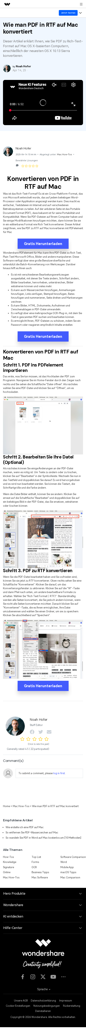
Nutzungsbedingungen (46, 1005)
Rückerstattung (71, 1005)
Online (6, 872)
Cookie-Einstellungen (18, 1005)
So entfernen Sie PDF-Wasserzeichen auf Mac (32, 832)
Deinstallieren (43, 1011)
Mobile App (67, 867)
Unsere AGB (21, 1000)
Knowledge (9, 862)
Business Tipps (40, 872)
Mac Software (40, 877)
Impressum (65, 1000)
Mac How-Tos (64, 154)
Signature (8, 867)
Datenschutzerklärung (43, 1000)
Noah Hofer (23, 148)
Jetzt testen (68, 13)
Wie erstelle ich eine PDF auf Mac (25, 827)
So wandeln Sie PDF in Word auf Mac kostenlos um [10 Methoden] (43, 837)
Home (6, 806)
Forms (35, 862)
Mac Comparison (70, 877)
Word (63, 862)
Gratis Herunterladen (43, 244)
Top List (36, 856)
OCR (34, 867)
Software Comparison (73, 856)
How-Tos (8, 856)
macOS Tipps (68, 872)
